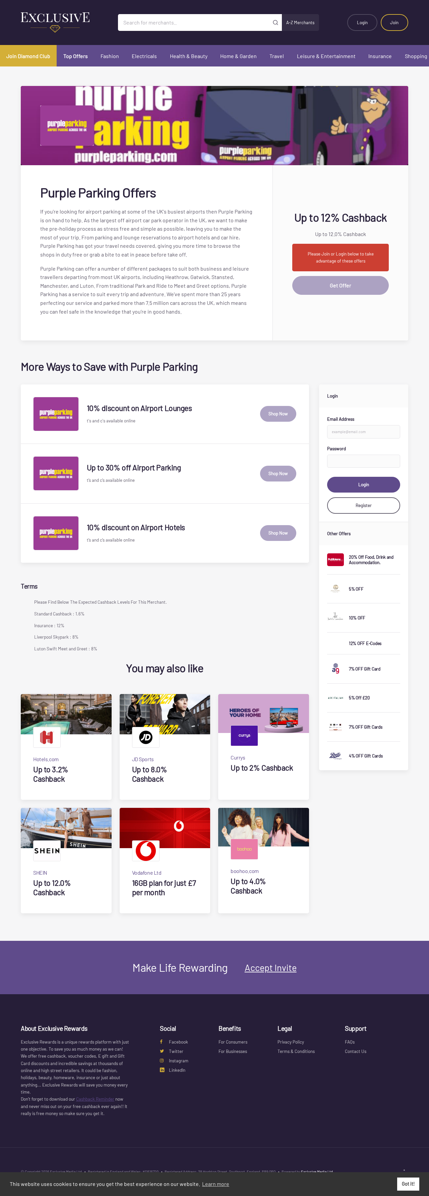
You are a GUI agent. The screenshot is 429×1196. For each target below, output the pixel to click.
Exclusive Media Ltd (317, 1171)
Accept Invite (271, 967)
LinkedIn (177, 1070)
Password (336, 448)
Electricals (144, 56)
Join (394, 22)
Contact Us (355, 1051)
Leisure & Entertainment (326, 56)
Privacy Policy (291, 1042)
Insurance (380, 56)
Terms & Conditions (296, 1051)
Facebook (178, 1042)
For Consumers (233, 1042)
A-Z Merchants (300, 22)
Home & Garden (238, 56)
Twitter (176, 1051)
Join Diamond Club (28, 56)
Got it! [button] (408, 1184)
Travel (276, 56)
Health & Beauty (188, 56)
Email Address (340, 419)
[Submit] (275, 22)
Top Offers (75, 56)
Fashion (110, 56)
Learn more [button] (215, 1184)
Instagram (178, 1060)
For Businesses (233, 1051)
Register (364, 505)
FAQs (350, 1042)
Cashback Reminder (95, 1099)
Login (362, 22)
